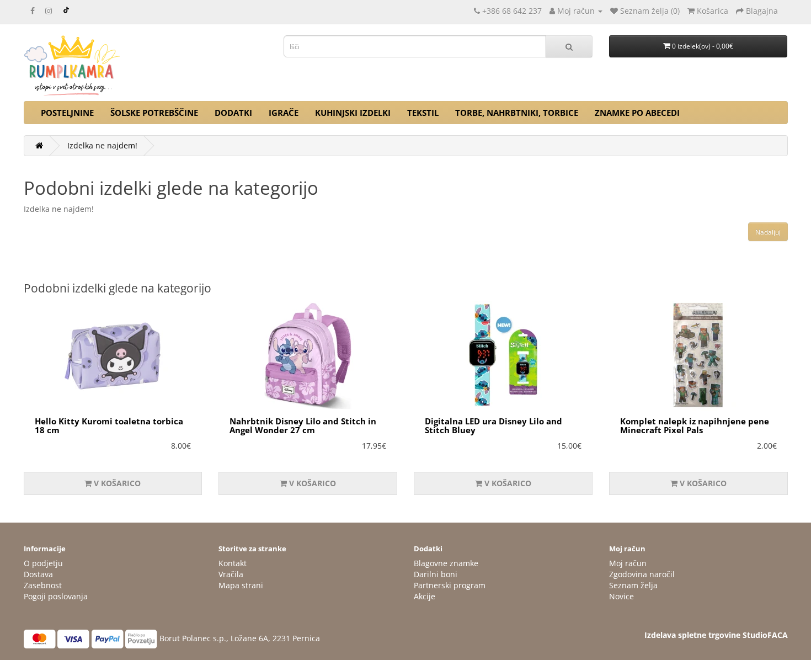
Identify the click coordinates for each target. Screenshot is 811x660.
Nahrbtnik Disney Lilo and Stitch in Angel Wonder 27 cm (303, 426)
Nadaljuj (768, 232)
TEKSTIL (423, 112)
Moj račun (628, 563)
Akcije (424, 596)
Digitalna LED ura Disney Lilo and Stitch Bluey (493, 426)
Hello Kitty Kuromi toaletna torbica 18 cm (109, 426)
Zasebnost (43, 585)
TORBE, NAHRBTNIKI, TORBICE (516, 112)
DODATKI (233, 112)
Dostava (38, 574)
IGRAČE (283, 112)
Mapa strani (240, 585)
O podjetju (43, 563)
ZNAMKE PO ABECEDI (637, 112)
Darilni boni (435, 574)
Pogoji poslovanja (56, 596)
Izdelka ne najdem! (102, 145)
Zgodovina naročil (642, 574)
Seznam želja (633, 585)
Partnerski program (449, 585)
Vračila (230, 574)
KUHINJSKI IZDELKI (353, 112)
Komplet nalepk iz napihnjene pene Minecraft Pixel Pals (694, 426)
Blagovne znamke (446, 563)
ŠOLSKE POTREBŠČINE (154, 112)
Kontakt (232, 563)
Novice (621, 596)
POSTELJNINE (67, 112)
